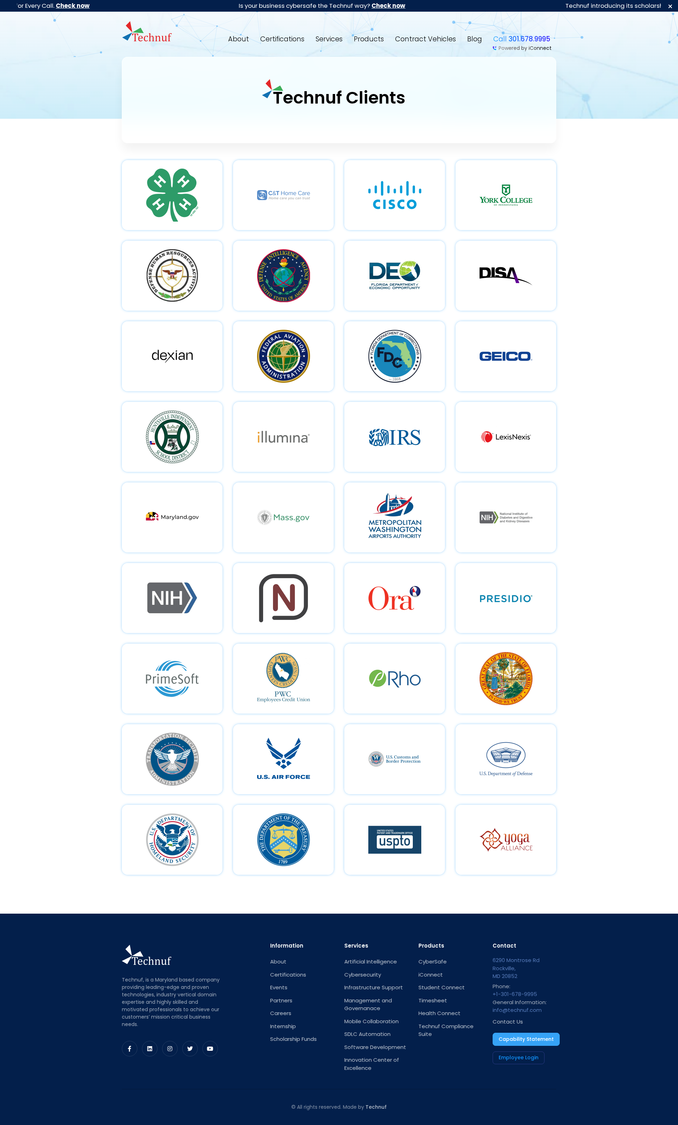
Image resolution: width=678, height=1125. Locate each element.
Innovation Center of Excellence (371, 1064)
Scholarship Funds (293, 1039)
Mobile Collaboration (371, 1021)
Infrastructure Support (373, 987)
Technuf (376, 1107)
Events (278, 987)
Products (369, 39)
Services (329, 39)
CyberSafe (432, 961)
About (238, 39)
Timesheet (432, 1000)
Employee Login (519, 1057)
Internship (283, 1026)
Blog (474, 39)
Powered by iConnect (525, 48)
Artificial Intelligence (370, 961)
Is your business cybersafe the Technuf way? (277, 5)
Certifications (282, 39)
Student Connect (441, 987)
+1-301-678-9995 (515, 994)
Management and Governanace (368, 1004)
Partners (281, 1000)
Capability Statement (526, 1039)
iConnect (430, 974)
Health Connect (439, 1013)
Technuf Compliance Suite (446, 1030)
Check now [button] (28, 5)
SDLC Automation (367, 1034)
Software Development (375, 1047)
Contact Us (508, 1021)
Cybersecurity (362, 974)
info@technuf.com (517, 1010)
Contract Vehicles (425, 39)
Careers (280, 1013)
